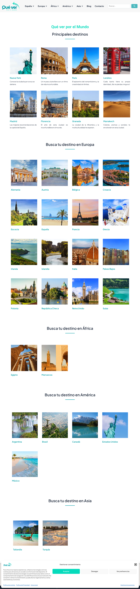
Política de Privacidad (23, 585)
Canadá (76, 441)
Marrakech (108, 121)
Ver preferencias (123, 571)
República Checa (50, 308)
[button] (136, 564)
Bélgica (76, 189)
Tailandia (17, 549)
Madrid (13, 121)
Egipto (14, 374)
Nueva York (15, 78)
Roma (44, 78)
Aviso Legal (34, 585)
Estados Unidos (110, 441)
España (45, 229)
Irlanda (14, 269)
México (15, 480)
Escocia (15, 229)
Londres (107, 78)
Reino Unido (78, 308)
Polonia (14, 308)
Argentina (17, 441)
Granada (76, 121)
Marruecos (47, 374)
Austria (45, 189)
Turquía (46, 549)
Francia (76, 229)
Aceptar (66, 571)
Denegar (94, 571)
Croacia (107, 189)
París (74, 78)
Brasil (45, 441)
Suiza (105, 308)
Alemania (15, 189)
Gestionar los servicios (128, 585)
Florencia (45, 121)
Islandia (45, 269)
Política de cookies (9, 585)
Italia (74, 269)
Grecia (106, 229)
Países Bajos (109, 269)
